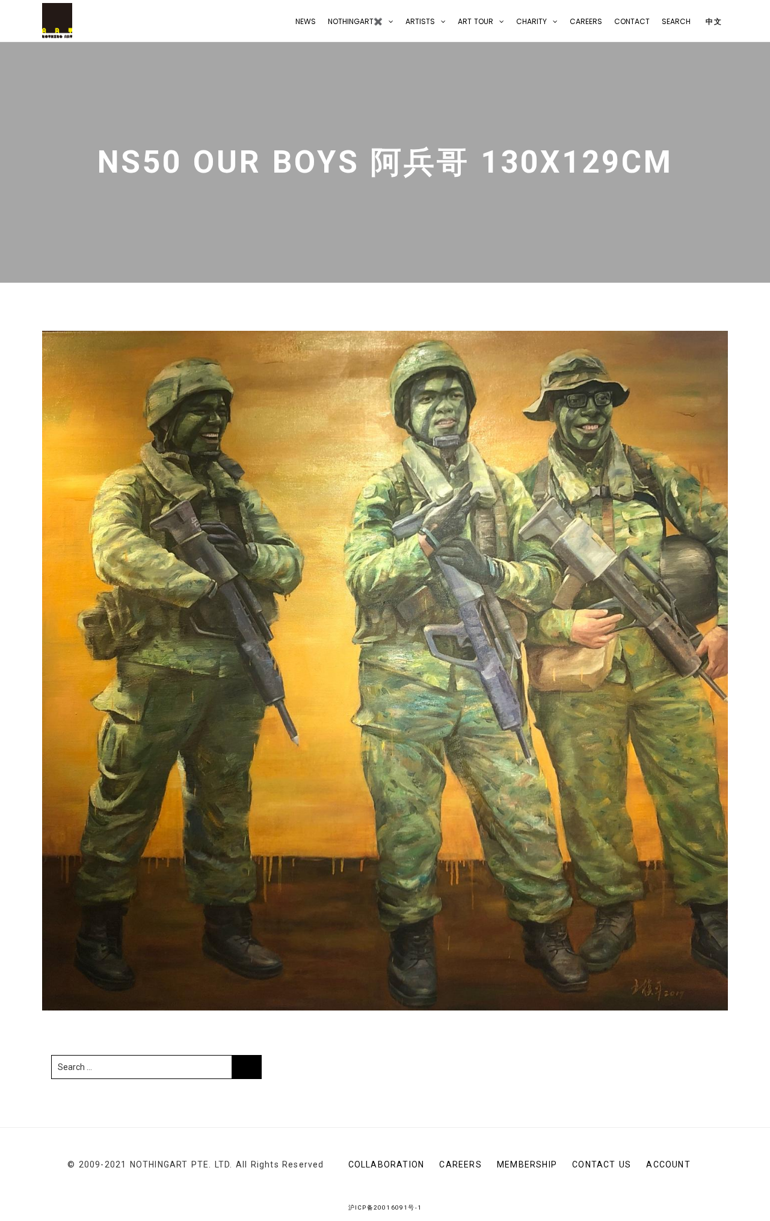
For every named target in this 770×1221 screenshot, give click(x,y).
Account (668, 1164)
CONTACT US (601, 1164)
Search (676, 21)
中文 (712, 21)
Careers (586, 21)
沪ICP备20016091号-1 (385, 1207)
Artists (420, 21)
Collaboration (386, 1164)
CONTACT (632, 21)
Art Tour (475, 21)
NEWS (305, 21)
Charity (531, 21)
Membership (527, 1164)
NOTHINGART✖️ (355, 21)
